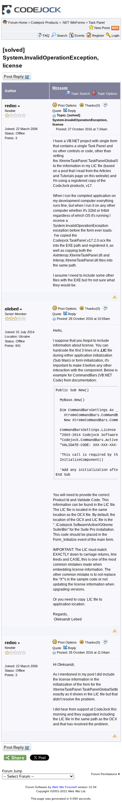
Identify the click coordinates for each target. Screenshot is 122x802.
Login (115, 35)
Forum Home (17, 22)
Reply (72, 111)
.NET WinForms (73, 22)
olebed (12, 308)
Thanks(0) (92, 105)
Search (62, 35)
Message (60, 88)
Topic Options (107, 93)
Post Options (67, 105)
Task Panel (97, 22)
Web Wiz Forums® (64, 787)
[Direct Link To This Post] (54, 115)
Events (80, 35)
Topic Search (80, 93)
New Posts (102, 28)
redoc (11, 105)
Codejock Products (44, 22)
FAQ (46, 35)
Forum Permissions (104, 774)
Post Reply (14, 76)
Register (98, 35)
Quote (56, 111)
